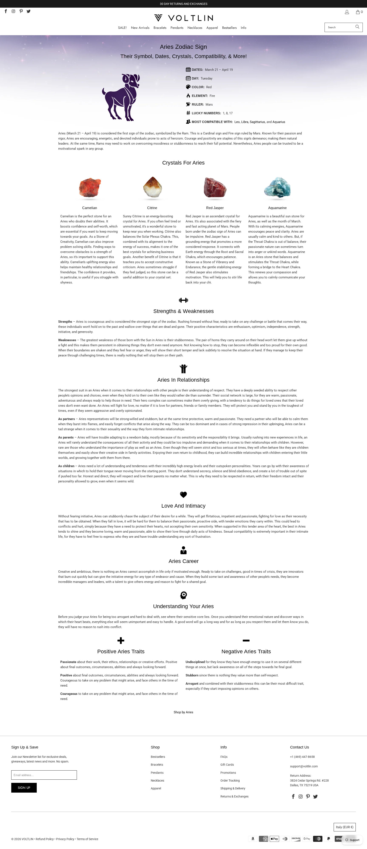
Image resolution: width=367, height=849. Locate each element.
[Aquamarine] (278, 203)
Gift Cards (227, 764)
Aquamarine (277, 208)
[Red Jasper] (215, 203)
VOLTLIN (27, 839)
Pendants (157, 772)
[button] (243, 28)
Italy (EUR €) (344, 827)
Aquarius (278, 122)
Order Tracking (230, 780)
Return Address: (300, 775)
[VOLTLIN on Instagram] (13, 11)
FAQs (223, 756)
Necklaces (157, 780)
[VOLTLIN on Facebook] (5, 11)
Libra (244, 122)
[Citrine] (152, 203)
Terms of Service (87, 839)
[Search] (357, 27)
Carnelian (89, 208)
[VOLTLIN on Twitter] (28, 11)
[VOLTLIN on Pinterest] (20, 11)
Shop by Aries (183, 712)
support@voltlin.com (304, 766)
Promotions (228, 772)
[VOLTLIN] (183, 18)
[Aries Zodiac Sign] (120, 97)
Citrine (152, 208)
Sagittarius (257, 122)
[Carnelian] (90, 203)
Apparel (156, 788)
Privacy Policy (65, 839)
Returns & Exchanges (234, 796)
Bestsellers (158, 756)
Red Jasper (215, 208)
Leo (237, 122)
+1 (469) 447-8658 (302, 756)
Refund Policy (45, 839)
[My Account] (346, 12)
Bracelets (157, 764)
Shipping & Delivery (232, 788)
